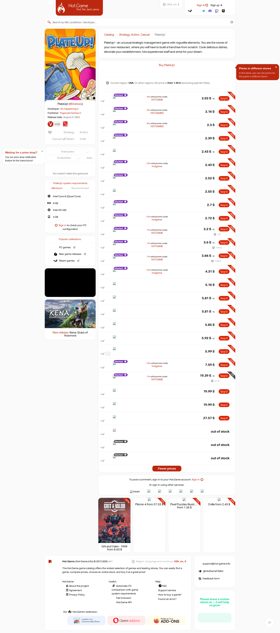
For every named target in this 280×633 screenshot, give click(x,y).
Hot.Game (80, 7)
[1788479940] (108, 354)
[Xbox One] (177, 71)
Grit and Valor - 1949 (114, 546)
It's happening (68, 109)
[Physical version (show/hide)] (162, 71)
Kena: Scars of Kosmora (76, 334)
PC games (64, 247)
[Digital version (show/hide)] (156, 71)
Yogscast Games (69, 113)
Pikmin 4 (140, 504)
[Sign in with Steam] (190, 11)
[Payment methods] (146, 71)
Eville (211, 504)
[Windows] (172, 71)
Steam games (66, 260)
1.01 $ (219, 248)
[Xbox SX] (181, 71)
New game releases (70, 254)
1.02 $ (218, 261)
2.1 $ (217, 381)
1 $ (219, 234)
